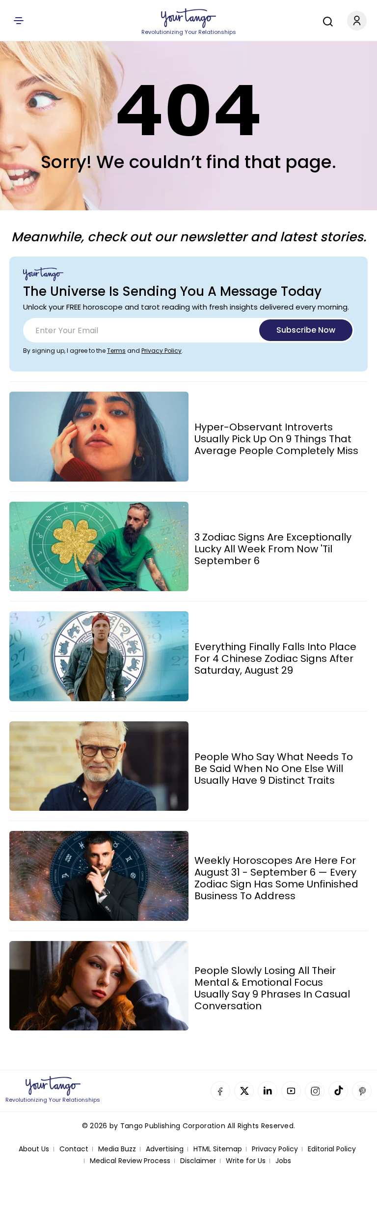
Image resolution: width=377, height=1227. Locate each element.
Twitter (244, 1091)
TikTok (338, 1091)
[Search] (325, 20)
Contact (73, 1149)
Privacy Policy (161, 350)
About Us (34, 1149)
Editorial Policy (332, 1149)
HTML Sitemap (217, 1149)
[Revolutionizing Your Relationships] (188, 18)
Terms (116, 350)
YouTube (291, 1091)
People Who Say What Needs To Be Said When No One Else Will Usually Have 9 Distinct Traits (273, 768)
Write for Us (246, 1161)
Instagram (314, 1091)
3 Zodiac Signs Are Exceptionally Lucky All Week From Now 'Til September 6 (272, 549)
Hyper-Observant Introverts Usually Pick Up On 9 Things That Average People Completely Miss (276, 439)
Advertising (165, 1149)
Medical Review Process (130, 1161)
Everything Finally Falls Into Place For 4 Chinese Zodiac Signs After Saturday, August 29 (275, 658)
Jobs (283, 1161)
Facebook (220, 1091)
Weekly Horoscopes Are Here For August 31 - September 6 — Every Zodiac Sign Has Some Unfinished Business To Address (276, 878)
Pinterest (362, 1091)
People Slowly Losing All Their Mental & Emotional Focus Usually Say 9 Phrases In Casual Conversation (272, 988)
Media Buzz (117, 1149)
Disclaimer (198, 1161)
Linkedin (267, 1091)
